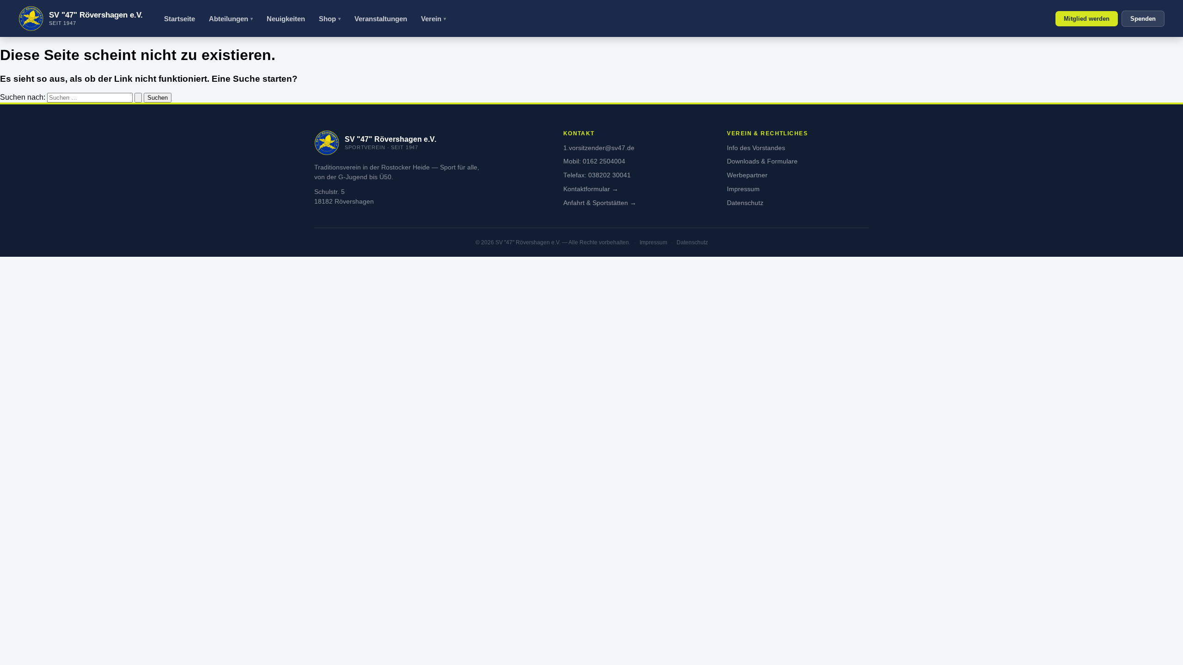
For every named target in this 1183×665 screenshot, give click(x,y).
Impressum (743, 189)
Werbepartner (747, 175)
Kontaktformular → (590, 189)
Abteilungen (228, 19)
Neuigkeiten (286, 19)
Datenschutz (745, 203)
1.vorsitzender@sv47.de (598, 148)
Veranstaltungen (380, 19)
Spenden (1143, 18)
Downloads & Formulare (762, 161)
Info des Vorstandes (756, 148)
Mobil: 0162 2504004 (594, 161)
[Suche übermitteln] (138, 98)
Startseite (179, 19)
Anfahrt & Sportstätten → (599, 203)
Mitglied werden (1087, 18)
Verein (431, 19)
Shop (327, 19)
